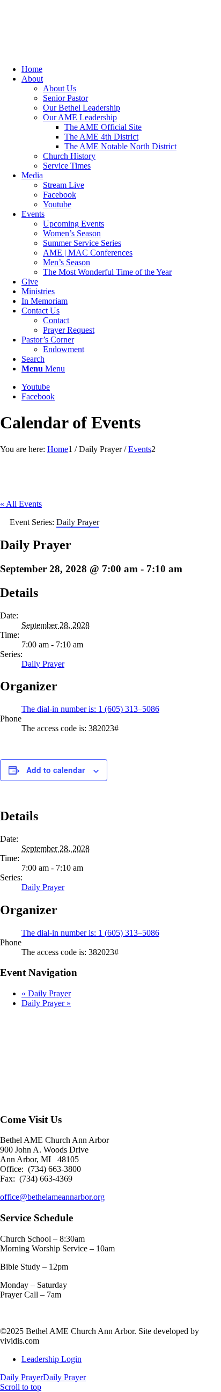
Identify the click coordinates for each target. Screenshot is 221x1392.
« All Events (21, 503)
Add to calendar (55, 769)
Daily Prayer (42, 663)
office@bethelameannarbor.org (52, 1196)
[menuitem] (121, 69)
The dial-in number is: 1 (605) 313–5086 (90, 708)
